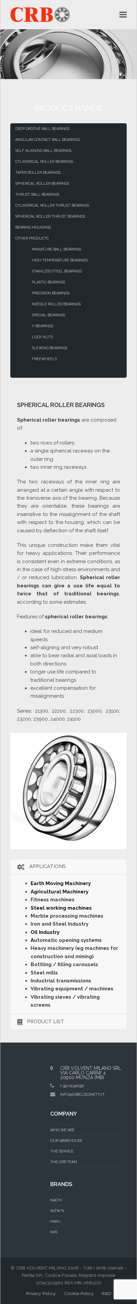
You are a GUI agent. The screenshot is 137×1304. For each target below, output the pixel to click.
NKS (54, 1232)
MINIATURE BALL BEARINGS (56, 249)
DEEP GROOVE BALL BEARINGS (42, 129)
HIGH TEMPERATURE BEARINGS (60, 260)
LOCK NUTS (42, 337)
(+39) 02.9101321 (72, 1086)
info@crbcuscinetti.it (82, 1094)
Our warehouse (66, 1141)
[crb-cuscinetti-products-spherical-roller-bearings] (68, 791)
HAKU (55, 1221)
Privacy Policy (41, 1293)
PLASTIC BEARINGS (48, 282)
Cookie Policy (79, 1293)
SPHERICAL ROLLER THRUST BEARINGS (50, 216)
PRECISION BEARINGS (50, 293)
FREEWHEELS (44, 359)
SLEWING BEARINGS (49, 348)
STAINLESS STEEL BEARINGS (57, 271)
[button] (123, 14)
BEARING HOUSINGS (33, 227)
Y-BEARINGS (42, 326)
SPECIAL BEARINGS (48, 315)
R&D (106, 1293)
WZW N (57, 1211)
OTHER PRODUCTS (32, 238)
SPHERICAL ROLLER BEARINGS (42, 183)
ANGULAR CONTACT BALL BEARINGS (47, 140)
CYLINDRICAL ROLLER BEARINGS (44, 161)
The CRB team (63, 1162)
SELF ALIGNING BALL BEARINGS (43, 151)
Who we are (62, 1130)
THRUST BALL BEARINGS (37, 194)
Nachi (56, 1200)
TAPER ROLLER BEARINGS (38, 172)
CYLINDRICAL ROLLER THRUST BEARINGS (52, 205)
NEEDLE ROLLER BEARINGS (56, 304)
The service (61, 1151)
